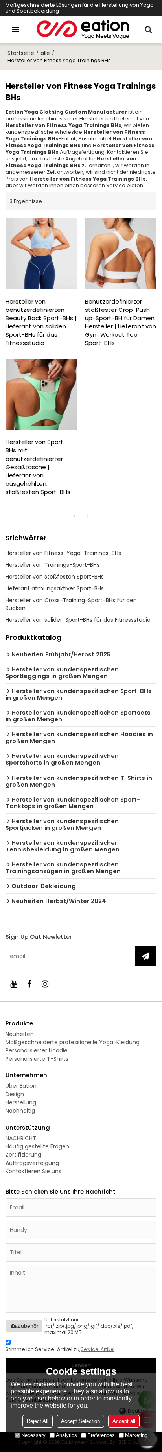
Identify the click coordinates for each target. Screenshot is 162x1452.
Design (15, 1094)
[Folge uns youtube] (13, 984)
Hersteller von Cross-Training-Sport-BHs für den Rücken (71, 604)
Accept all (123, 1421)
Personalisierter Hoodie (37, 1050)
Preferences (101, 1435)
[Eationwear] (83, 29)
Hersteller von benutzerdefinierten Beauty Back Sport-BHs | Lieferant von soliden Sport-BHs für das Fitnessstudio (41, 322)
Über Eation (21, 1086)
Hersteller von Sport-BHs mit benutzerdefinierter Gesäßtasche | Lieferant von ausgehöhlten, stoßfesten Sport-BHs (38, 467)
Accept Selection (80, 1421)
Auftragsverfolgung (32, 1163)
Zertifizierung (23, 1155)
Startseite (20, 53)
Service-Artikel (97, 1349)
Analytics (66, 1435)
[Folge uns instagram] (45, 984)
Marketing (136, 1435)
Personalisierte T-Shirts (37, 1059)
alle (45, 53)
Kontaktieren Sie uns (33, 1171)
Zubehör (28, 1326)
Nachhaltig (20, 1111)
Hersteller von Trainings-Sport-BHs (52, 565)
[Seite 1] (74, 516)
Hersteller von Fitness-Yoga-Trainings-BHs (63, 553)
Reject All (37, 1421)
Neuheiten (20, 1034)
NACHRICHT (21, 1138)
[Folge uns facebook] (29, 984)
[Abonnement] (145, 956)
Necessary (33, 1435)
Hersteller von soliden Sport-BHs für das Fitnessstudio (78, 620)
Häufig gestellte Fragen (37, 1146)
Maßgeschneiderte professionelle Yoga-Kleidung (73, 1042)
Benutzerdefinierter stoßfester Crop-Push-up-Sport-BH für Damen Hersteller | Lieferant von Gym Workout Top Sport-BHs (120, 322)
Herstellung (21, 1102)
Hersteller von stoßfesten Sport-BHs (55, 576)
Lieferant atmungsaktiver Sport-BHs (55, 588)
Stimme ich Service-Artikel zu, (60, 1349)
